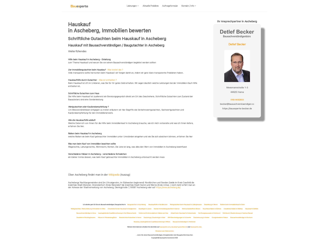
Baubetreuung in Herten (201, 217)
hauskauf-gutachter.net (179, 227)
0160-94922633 (237, 100)
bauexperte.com (165, 227)
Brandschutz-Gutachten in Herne (130, 217)
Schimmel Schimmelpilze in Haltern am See (153, 213)
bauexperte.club (196, 227)
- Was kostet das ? (95, 70)
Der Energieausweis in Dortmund (209, 213)
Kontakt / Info (187, 6)
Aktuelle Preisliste (151, 6)
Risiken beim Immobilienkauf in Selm (232, 204)
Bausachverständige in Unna (86, 213)
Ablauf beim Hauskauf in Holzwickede (183, 213)
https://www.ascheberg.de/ (168, 187)
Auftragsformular (170, 6)
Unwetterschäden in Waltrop (233, 209)
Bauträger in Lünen (145, 209)
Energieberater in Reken (220, 217)
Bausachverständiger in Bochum (241, 217)
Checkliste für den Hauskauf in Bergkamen (122, 209)
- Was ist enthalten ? (92, 80)
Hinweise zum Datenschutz (164, 231)
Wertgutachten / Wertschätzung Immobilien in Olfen (88, 209)
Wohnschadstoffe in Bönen (191, 209)
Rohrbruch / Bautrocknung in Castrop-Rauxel (238, 213)
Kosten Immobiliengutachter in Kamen (166, 209)
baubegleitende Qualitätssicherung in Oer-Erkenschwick (117, 213)
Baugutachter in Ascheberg (136, 204)
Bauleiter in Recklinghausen (86, 217)
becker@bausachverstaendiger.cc (237, 104)
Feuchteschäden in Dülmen (212, 209)
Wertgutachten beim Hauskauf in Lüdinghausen (186, 204)
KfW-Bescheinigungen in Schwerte (179, 217)
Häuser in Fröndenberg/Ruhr (107, 217)
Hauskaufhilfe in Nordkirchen (157, 204)
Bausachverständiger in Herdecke (184, 222)
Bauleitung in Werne (210, 204)
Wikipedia (114, 174)
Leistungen (132, 6)
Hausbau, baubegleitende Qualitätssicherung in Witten (152, 222)
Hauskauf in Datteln (251, 209)
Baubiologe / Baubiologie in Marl (154, 217)
